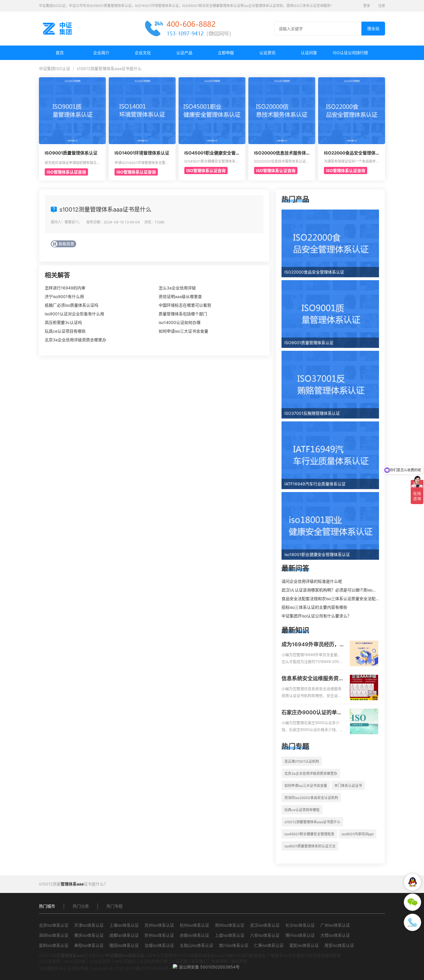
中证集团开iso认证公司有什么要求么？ (316, 615)
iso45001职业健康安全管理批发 (309, 834)
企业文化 (143, 52)
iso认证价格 (74, 961)
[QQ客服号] (412, 882)
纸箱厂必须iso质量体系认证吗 (71, 305)
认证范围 (179, 961)
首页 (60, 52)
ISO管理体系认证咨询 (66, 171)
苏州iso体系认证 (159, 925)
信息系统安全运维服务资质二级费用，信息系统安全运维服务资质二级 (313, 678)
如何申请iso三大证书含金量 (183, 331)
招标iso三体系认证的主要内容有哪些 (314, 607)
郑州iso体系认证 (229, 925)
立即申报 (226, 52)
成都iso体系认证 (124, 935)
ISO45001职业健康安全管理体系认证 (210, 153)
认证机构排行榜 (153, 961)
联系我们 (199, 961)
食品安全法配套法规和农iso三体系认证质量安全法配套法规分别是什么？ (347, 598)
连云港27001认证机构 (301, 761)
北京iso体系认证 (53, 925)
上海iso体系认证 (124, 925)
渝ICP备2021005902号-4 (149, 968)
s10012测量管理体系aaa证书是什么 (312, 822)
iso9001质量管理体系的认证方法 (309, 846)
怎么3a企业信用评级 (177, 287)
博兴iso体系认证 (300, 935)
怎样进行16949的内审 (65, 287)
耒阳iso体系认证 (89, 945)
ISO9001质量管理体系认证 (71, 153)
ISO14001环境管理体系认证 (142, 153)
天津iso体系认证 (89, 925)
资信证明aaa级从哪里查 (180, 296)
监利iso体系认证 (53, 945)
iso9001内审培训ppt (358, 834)
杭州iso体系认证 (194, 925)
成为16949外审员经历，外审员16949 (310, 644)
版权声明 (239, 961)
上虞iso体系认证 (229, 935)
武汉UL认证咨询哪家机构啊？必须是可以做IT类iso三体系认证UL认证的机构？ (352, 589)
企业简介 (101, 52)
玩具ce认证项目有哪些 (65, 331)
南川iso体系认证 (233, 945)
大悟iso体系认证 (335, 935)
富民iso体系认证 (304, 945)
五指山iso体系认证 (196, 945)
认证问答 (309, 52)
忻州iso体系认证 (159, 935)
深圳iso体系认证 (53, 935)
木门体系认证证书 (348, 785)
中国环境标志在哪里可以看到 (185, 305)
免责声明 (219, 961)
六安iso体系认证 (264, 935)
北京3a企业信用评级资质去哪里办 (75, 339)
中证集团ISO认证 (54, 68)
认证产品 (184, 52)
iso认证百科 (99, 961)
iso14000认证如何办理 (179, 322)
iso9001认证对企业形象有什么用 (74, 313)
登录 (366, 5)
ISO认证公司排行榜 (350, 52)
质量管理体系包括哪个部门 (183, 313)
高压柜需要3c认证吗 (63, 322)
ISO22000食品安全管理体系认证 (350, 153)
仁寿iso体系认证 (269, 945)
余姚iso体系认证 (194, 935)
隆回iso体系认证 (124, 945)
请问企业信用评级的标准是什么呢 (312, 581)
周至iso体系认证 (339, 945)
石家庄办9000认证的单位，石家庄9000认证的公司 (312, 712)
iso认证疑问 (125, 961)
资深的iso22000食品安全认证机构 (311, 798)
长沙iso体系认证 (300, 925)
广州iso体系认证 (335, 925)
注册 (381, 5)
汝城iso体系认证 (159, 945)
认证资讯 (267, 52)
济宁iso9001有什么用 (64, 296)
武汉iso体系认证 (264, 925)
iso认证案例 (49, 961)
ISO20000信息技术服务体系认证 (280, 153)
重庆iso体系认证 (89, 935)
